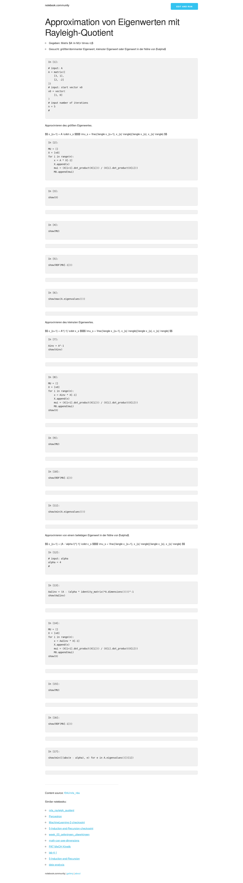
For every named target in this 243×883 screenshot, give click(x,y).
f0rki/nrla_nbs (72, 793)
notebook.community (57, 5)
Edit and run (184, 6)
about (77, 873)
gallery (70, 873)
